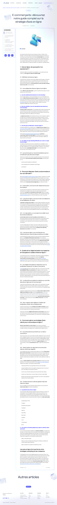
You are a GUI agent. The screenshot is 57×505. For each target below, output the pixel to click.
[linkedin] (5, 55)
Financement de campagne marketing (23, 496)
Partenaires (38, 498)
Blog (29, 497)
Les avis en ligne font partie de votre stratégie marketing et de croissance (9, 49)
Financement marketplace (23, 498)
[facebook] (12, 55)
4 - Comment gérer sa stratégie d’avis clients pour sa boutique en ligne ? (9, 45)
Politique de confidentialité (6, 502)
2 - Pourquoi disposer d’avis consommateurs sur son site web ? (9, 36)
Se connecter (47, 496)
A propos (38, 497)
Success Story (39, 496)
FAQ (29, 498)
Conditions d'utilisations (13, 502)
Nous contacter (48, 497)
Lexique (30, 496)
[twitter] (9, 55)
